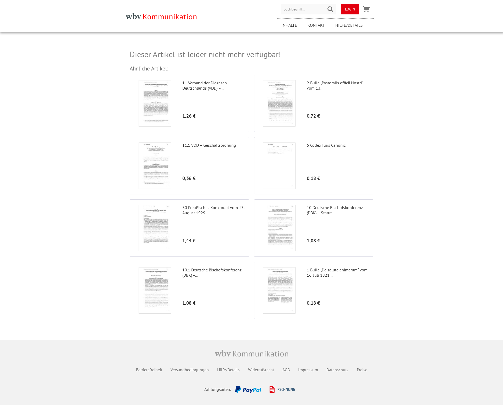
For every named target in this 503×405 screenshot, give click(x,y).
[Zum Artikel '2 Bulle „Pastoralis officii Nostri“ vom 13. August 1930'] (279, 103)
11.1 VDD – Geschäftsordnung (209, 145)
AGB (286, 369)
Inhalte (289, 25)
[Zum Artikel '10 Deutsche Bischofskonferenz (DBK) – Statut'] (279, 228)
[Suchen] (330, 9)
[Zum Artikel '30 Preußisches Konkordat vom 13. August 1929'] (155, 228)
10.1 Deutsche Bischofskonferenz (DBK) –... (212, 272)
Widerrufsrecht (261, 369)
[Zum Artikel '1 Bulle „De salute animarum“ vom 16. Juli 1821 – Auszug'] (279, 290)
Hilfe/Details (349, 25)
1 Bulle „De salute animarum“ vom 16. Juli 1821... (337, 272)
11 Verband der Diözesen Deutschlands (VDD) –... (204, 85)
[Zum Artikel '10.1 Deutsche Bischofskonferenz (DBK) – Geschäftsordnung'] (155, 290)
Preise (362, 369)
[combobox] (308, 9)
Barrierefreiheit (149, 369)
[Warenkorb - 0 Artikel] (366, 9)
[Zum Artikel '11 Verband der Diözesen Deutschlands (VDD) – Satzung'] (155, 103)
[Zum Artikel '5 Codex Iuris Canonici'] (279, 166)
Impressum (308, 369)
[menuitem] (308, 9)
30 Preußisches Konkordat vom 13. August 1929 (213, 210)
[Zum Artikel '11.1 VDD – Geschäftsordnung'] (155, 166)
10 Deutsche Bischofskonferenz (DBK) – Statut (335, 210)
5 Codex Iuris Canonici (327, 145)
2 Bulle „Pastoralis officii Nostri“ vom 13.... (335, 85)
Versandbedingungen (190, 369)
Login (350, 9)
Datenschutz (337, 369)
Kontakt (316, 25)
